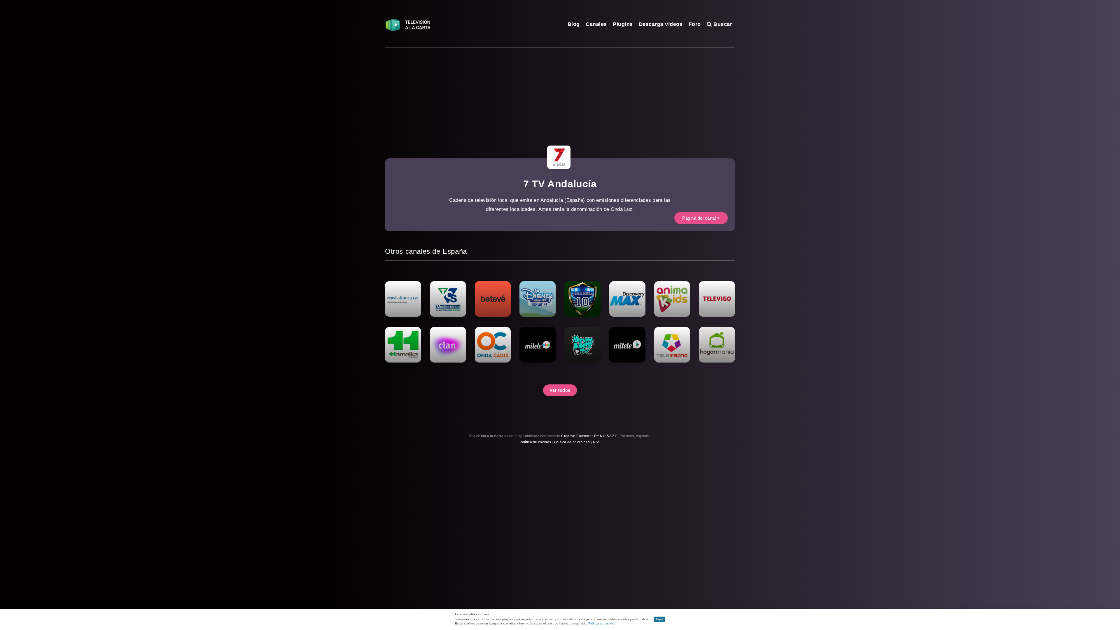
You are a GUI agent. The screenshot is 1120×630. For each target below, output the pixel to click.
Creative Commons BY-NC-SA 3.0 (589, 436)
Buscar (722, 24)
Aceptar (659, 619)
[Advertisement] (560, 91)
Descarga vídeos (661, 24)
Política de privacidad (572, 442)
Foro (695, 24)
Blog (574, 24)
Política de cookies (535, 442)
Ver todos (560, 390)
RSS (597, 442)
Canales (596, 24)
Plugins (623, 24)
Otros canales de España (426, 251)
